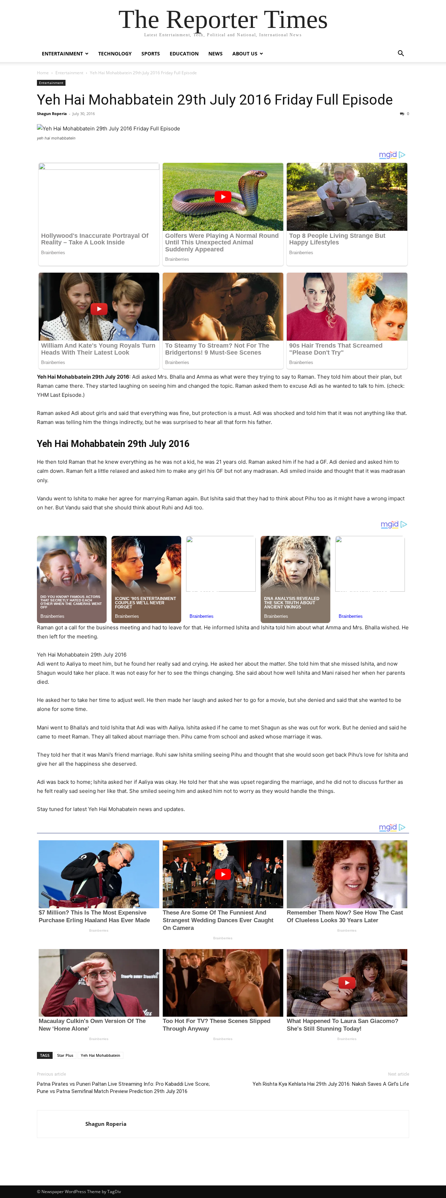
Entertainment (62, 53)
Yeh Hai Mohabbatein (100, 1055)
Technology (115, 53)
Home (43, 73)
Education (184, 53)
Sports (150, 53)
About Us (244, 53)
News (215, 53)
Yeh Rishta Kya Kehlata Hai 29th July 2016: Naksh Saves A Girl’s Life (331, 1084)
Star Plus (65, 1055)
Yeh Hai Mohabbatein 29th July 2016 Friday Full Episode (215, 99)
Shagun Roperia (52, 113)
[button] (400, 54)
